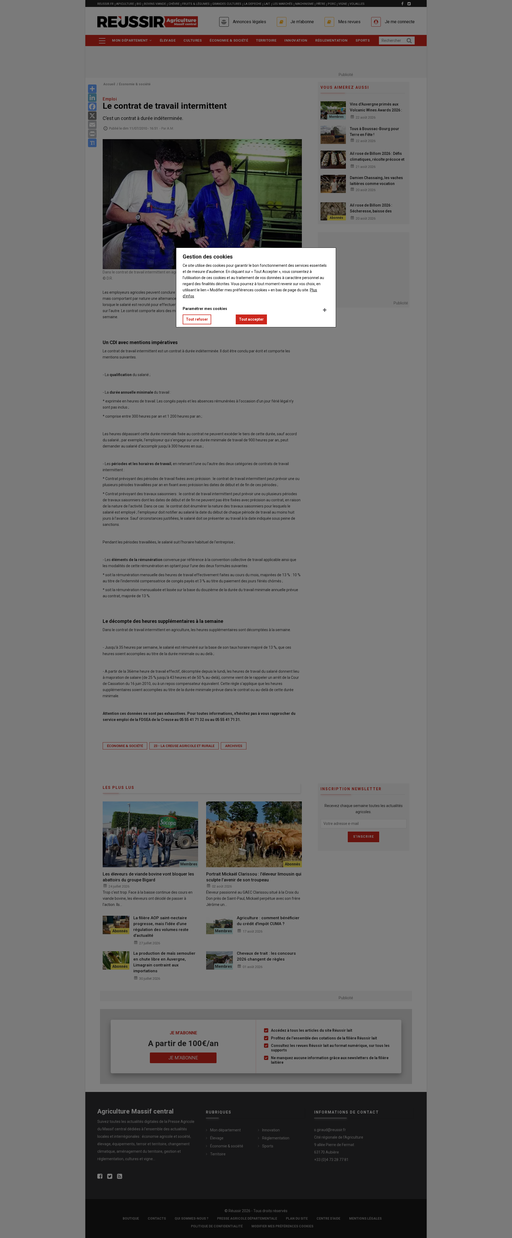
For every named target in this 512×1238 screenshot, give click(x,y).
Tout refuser (197, 319)
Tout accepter (251, 319)
